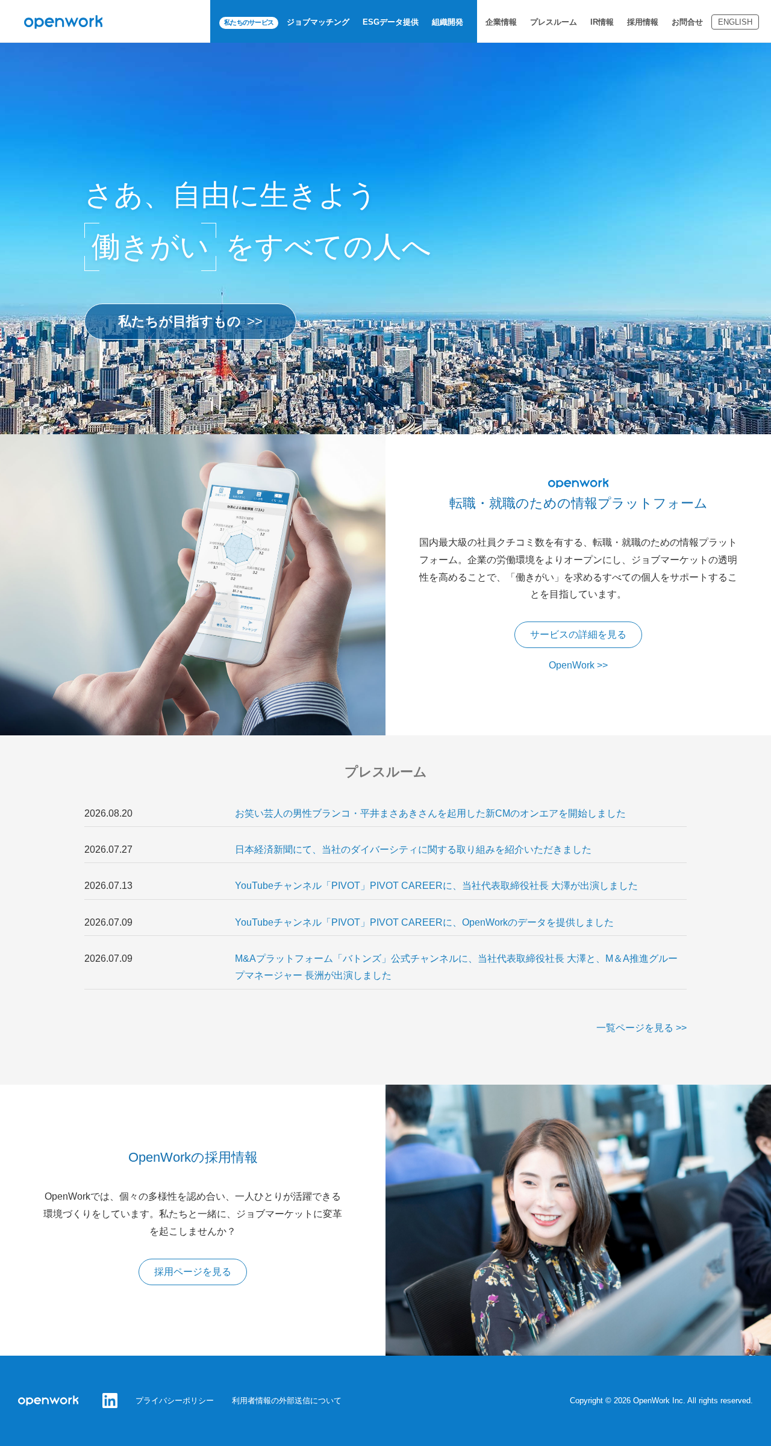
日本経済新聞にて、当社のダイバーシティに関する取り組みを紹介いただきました (413, 849)
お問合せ (687, 21)
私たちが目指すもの (179, 321)
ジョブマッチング (318, 21)
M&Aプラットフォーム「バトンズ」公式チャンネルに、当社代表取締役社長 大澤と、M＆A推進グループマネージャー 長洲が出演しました (456, 967)
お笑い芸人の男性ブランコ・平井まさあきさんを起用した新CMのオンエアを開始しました (430, 813)
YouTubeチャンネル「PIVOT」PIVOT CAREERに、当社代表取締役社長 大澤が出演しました (436, 885)
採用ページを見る (192, 1272)
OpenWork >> (578, 665)
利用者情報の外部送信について (287, 1400)
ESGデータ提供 (391, 21)
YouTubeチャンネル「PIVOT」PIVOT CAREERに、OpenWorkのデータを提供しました (424, 922)
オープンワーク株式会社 (63, 22)
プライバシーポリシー (175, 1400)
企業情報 (501, 21)
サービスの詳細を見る (578, 634)
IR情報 (602, 21)
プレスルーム (553, 21)
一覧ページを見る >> (641, 1028)
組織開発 (447, 21)
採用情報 (642, 21)
